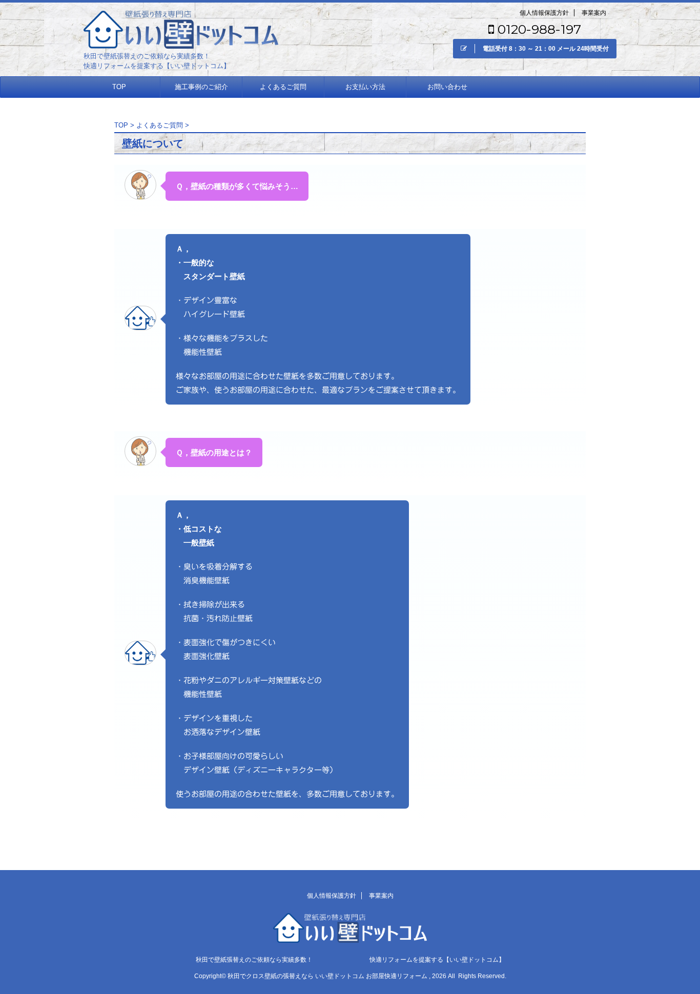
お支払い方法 (365, 87)
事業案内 (594, 12)
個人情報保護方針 (544, 12)
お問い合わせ (447, 87)
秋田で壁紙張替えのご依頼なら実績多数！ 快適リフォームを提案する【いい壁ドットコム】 (350, 959)
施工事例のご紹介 (201, 87)
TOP (119, 87)
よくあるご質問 (283, 87)
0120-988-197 (537, 29)
